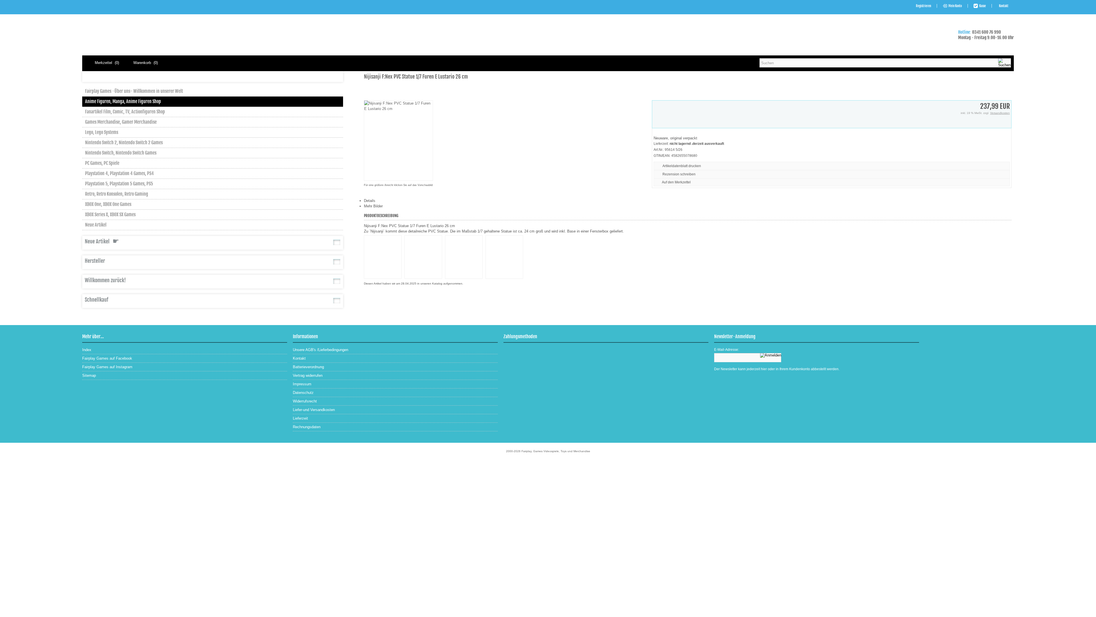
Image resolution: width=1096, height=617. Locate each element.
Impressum (302, 384)
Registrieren (923, 6)
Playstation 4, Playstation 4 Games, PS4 (119, 173)
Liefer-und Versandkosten (314, 410)
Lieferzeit (300, 418)
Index (86, 350)
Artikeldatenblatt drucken (681, 166)
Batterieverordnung (308, 367)
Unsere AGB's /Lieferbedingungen (320, 350)
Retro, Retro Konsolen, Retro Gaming (116, 194)
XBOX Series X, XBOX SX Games (110, 214)
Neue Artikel (95, 225)
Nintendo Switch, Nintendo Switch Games (120, 153)
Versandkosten (1000, 113)
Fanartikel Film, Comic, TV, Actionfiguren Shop (125, 112)
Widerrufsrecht (305, 401)
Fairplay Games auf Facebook (107, 358)
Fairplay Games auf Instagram (107, 367)
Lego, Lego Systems (101, 132)
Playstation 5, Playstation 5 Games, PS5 (119, 184)
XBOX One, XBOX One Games (108, 204)
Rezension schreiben (679, 174)
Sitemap (89, 375)
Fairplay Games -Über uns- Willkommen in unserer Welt (134, 91)
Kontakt (1003, 6)
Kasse (982, 6)
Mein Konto (955, 6)
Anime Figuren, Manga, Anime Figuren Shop (123, 101)
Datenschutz (303, 392)
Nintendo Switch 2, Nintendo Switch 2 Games (124, 142)
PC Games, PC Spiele (102, 163)
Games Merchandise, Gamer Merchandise (121, 122)
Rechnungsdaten (307, 427)
